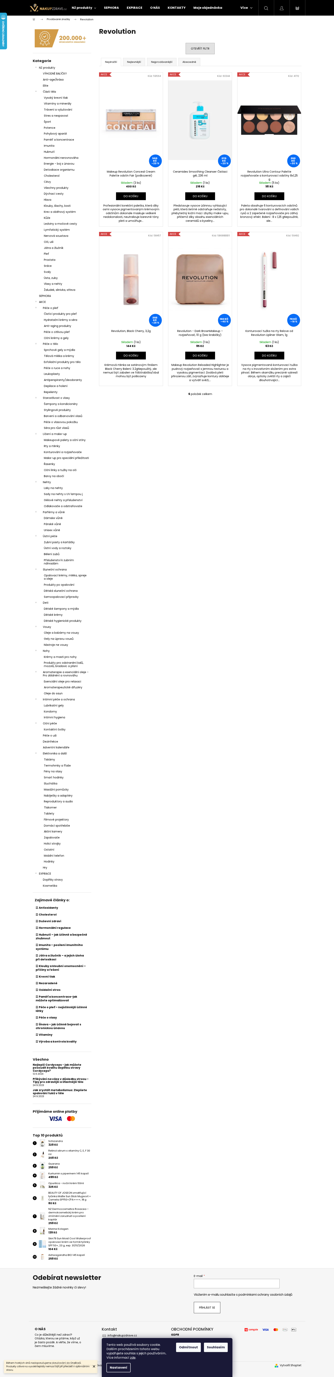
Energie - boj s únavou (59, 164)
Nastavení (118, 1367)
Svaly (47, 272)
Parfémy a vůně (54, 512)
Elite (45, 86)
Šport (47, 122)
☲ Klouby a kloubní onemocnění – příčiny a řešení (61, 968)
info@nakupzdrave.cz (122, 1335)
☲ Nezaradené (46, 983)
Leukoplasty (52, 374)
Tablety (49, 813)
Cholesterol (51, 176)
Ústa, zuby (51, 278)
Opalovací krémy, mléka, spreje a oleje (65, 577)
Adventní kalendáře (56, 747)
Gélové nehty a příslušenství (63, 500)
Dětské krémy (53, 615)
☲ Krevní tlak (45, 977)
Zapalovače (52, 837)
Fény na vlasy (53, 771)
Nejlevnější (134, 62)
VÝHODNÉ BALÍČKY (55, 73)
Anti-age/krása (53, 80)
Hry (45, 867)
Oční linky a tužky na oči (60, 470)
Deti (45, 603)
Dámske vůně (53, 518)
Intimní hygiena (54, 717)
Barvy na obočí (54, 476)
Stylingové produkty (57, 410)
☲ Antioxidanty (47, 908)
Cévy (47, 182)
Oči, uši (48, 242)
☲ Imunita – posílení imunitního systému (59, 947)
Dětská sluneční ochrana (61, 591)
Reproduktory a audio (58, 801)
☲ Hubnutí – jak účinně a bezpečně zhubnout (61, 936)
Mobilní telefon (54, 856)
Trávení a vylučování (58, 110)
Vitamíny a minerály (57, 104)
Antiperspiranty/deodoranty (63, 380)
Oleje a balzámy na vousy (61, 633)
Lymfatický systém (57, 230)
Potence (49, 128)
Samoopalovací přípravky (61, 597)
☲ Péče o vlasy (46, 1017)
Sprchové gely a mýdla (59, 350)
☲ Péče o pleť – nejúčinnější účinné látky (61, 1009)
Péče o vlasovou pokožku (61, 422)
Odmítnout (188, 1347)
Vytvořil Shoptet (290, 1365)
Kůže (47, 218)
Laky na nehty (53, 488)
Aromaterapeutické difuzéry (63, 687)
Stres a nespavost (56, 116)
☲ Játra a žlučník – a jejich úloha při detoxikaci (60, 957)
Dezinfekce (50, 742)
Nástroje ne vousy (56, 645)
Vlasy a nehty (53, 284)
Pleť (46, 254)
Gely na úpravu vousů (59, 639)
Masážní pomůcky (56, 789)
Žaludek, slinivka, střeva (59, 290)
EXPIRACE (45, 874)
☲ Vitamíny (44, 1035)
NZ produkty (47, 68)
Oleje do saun (53, 693)
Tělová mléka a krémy (59, 356)
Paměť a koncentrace (59, 140)
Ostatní (49, 850)
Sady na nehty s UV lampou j (63, 494)
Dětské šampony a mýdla (61, 609)
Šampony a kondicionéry (61, 404)
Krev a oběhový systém (60, 212)
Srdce (48, 266)
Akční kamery (53, 831)
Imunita (49, 146)
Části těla (49, 92)
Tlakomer (50, 807)
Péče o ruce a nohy (57, 368)
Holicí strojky (52, 844)
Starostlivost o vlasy (56, 398)
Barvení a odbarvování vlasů (63, 416)
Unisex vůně (52, 530)
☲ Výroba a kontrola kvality (56, 1041)
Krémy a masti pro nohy (60, 657)
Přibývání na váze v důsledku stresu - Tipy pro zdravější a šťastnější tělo (61, 1081)
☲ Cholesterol (46, 915)
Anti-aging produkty (57, 326)
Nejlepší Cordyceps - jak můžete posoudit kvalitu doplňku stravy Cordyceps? (57, 1067)
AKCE (42, 302)
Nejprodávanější (161, 62)
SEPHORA (45, 296)
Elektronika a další (55, 753)
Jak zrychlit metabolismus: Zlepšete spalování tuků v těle (60, 1092)
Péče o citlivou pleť (57, 332)
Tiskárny (49, 759)
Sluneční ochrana (55, 569)
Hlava (47, 200)
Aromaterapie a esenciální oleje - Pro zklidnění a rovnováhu (66, 673)
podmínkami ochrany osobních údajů (265, 1295)
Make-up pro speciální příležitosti (66, 458)
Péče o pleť (50, 308)
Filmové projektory (56, 820)
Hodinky (49, 861)
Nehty (47, 482)
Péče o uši (50, 735)
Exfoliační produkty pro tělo (62, 362)
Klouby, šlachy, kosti (57, 206)
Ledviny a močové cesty (60, 224)
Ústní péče (50, 536)
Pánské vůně (52, 524)
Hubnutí (49, 152)
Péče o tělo (50, 344)
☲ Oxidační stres (48, 990)
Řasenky (49, 464)
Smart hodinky (54, 777)
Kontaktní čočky (55, 729)
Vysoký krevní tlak (56, 98)
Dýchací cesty (54, 194)
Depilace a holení (55, 386)
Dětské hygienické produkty (63, 621)
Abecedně (189, 62)
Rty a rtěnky (52, 446)
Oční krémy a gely (56, 338)
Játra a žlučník (53, 248)
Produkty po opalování (59, 585)
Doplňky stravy (53, 880)
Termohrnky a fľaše (57, 765)
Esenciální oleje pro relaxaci (62, 681)
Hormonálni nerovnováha (61, 158)
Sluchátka (50, 783)
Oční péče (50, 723)
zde (133, 1357)
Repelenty (51, 392)
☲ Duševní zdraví (48, 921)
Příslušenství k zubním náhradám (59, 561)
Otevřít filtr (200, 49)
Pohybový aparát (55, 134)
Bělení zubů (51, 554)
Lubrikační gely (54, 705)
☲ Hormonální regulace (53, 928)
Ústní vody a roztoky (57, 548)
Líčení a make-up (55, 434)
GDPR (175, 1334)
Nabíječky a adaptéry (58, 796)
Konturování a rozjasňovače (63, 452)
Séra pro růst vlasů (56, 428)
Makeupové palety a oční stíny (65, 440)
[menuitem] (84, 8)
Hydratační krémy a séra (60, 320)
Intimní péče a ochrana (59, 699)
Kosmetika (50, 886)
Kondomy (50, 711)
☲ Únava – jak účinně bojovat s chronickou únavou (58, 1026)
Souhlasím (216, 1347)
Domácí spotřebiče (57, 826)
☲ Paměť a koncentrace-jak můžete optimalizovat (56, 998)
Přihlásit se (207, 1308)
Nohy (46, 651)
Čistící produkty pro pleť (60, 314)
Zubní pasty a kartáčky (59, 542)
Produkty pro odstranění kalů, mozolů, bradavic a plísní (63, 664)
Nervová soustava (56, 236)
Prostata (49, 260)
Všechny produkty (56, 188)
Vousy (47, 627)
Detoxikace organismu (59, 170)
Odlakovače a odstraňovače (63, 506)
